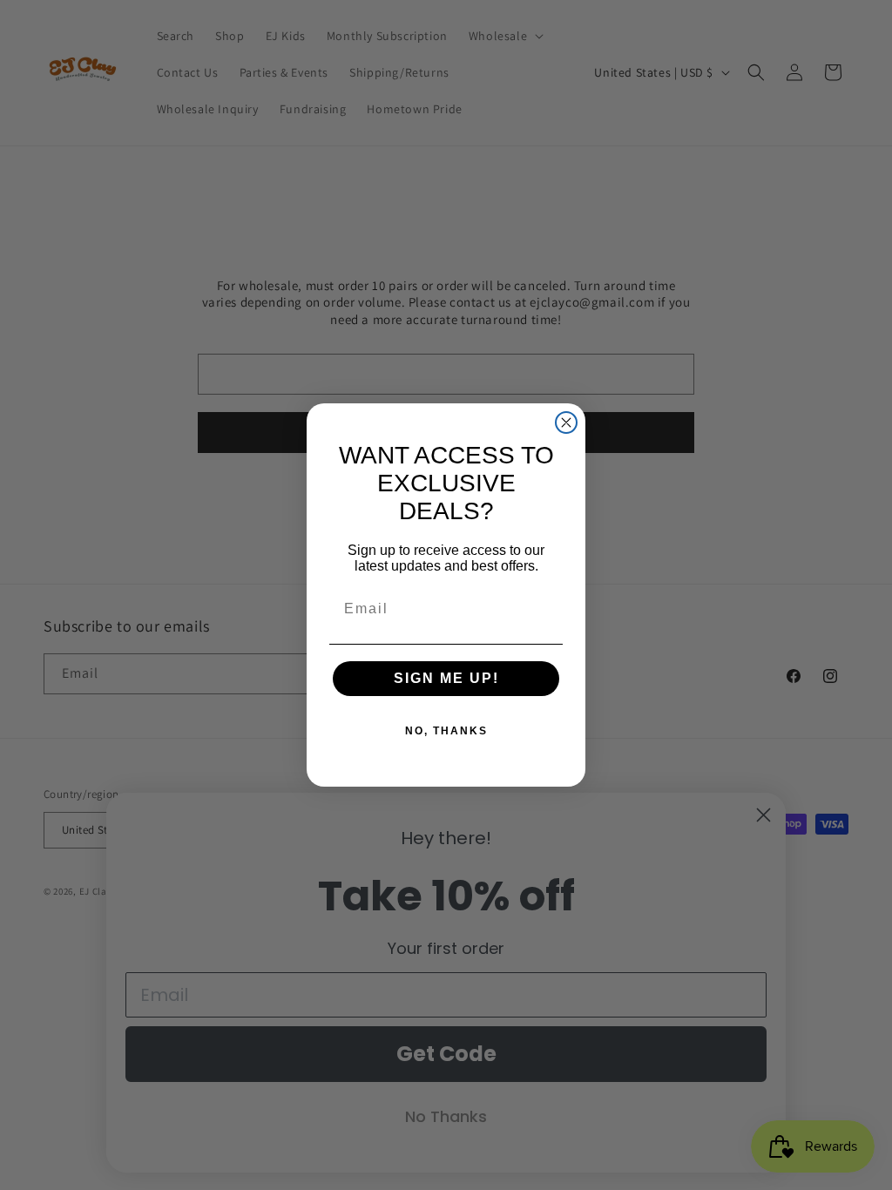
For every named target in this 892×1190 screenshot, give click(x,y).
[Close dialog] (566, 422)
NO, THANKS (446, 731)
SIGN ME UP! (446, 678)
